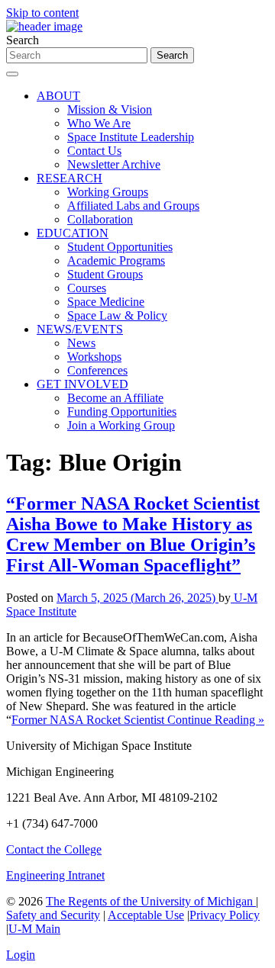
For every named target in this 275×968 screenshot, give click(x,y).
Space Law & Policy (117, 315)
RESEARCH (69, 178)
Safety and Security (53, 915)
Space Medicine (105, 301)
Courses (86, 287)
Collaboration (100, 219)
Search (22, 40)
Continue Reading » (215, 719)
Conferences (97, 370)
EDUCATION (72, 233)
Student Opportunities (120, 246)
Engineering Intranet (55, 875)
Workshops (94, 356)
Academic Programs (116, 260)
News (81, 342)
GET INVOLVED (82, 384)
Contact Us (94, 150)
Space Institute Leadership (130, 136)
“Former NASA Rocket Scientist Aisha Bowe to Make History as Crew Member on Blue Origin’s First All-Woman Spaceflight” (133, 534)
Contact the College (54, 849)
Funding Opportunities (121, 411)
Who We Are (99, 123)
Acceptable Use (146, 915)
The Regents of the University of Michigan (151, 901)
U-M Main (34, 928)
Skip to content (42, 12)
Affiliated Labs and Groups (133, 205)
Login (20, 954)
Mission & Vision (109, 109)
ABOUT (58, 95)
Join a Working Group (121, 425)
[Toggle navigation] (12, 74)
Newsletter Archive (113, 164)
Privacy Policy (224, 915)
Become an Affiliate (115, 397)
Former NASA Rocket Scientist (89, 719)
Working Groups (107, 191)
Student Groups (105, 274)
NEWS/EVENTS (80, 329)
